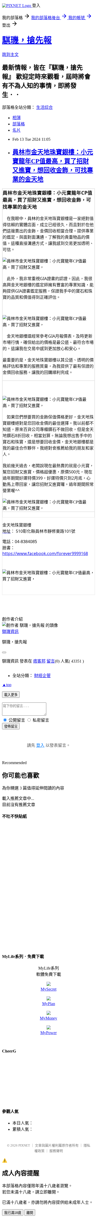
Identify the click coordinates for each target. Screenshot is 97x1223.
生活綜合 (44, 107)
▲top (6, 684)
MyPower (48, 1032)
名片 (16, 130)
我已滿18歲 (12, 1213)
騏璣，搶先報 (27, 40)
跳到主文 (10, 54)
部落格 (18, 124)
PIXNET (24, 1145)
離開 (29, 1213)
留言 (51, 661)
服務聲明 (56, 1151)
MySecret (48, 989)
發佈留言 (11, 726)
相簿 (16, 118)
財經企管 (42, 675)
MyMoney (48, 1018)
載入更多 (11, 695)
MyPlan (48, 1003)
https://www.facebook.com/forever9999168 (45, 553)
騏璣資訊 (10, 631)
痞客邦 (39, 661)
